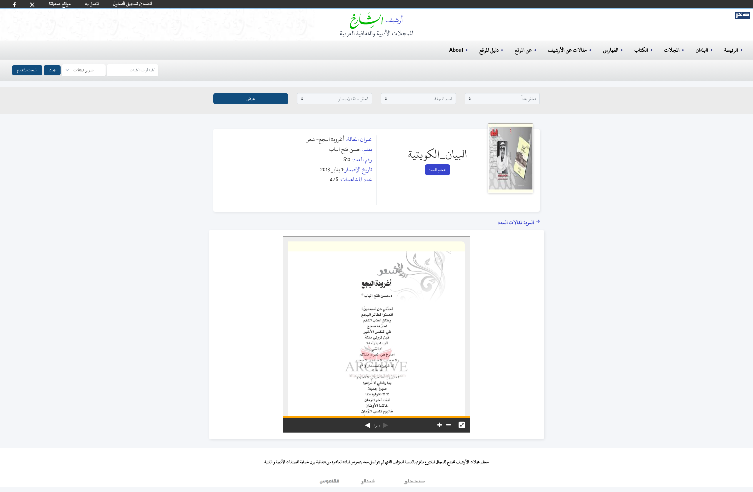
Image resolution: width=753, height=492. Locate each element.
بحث (52, 70)
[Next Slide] (367, 423)
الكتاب (641, 50)
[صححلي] (414, 482)
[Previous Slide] (385, 423)
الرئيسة (731, 50)
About (456, 50)
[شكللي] (367, 482)
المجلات (671, 50)
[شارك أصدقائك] (14, 4)
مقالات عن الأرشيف (567, 50)
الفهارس (610, 50)
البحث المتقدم (27, 70)
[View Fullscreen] (462, 425)
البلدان (702, 50)
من (376, 426)
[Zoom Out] (448, 425)
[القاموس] (330, 482)
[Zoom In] (439, 425)
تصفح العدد (437, 170)
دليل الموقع (489, 50)
